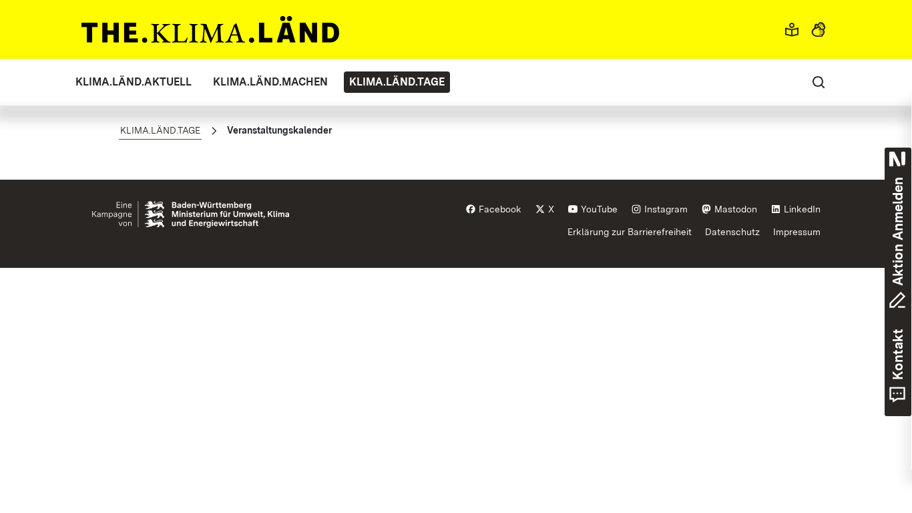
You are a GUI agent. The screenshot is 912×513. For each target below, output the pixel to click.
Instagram (665, 209)
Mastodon (734, 209)
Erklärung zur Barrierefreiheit (629, 231)
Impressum (797, 231)
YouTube (598, 209)
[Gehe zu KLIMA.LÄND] (210, 29)
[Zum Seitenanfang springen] (877, 424)
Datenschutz (732, 231)
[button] (791, 29)
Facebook (498, 209)
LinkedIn (801, 209)
